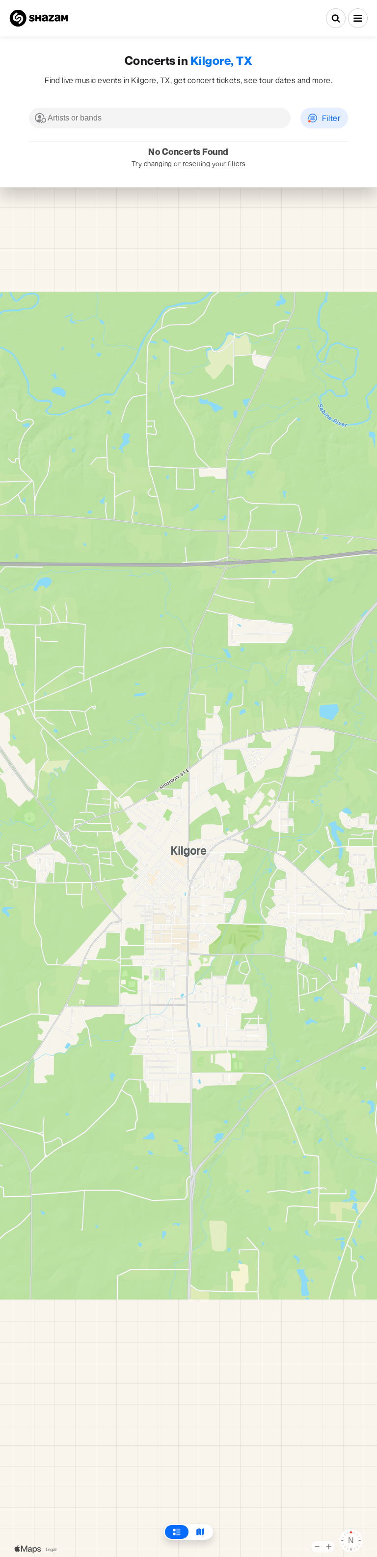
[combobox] (159, 118)
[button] (358, 18)
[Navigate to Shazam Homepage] (38, 18)
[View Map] (200, 1532)
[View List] (176, 1532)
